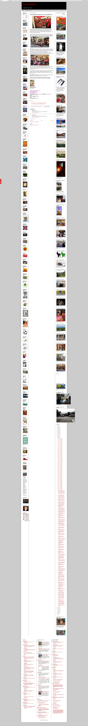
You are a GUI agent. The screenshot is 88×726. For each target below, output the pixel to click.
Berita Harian (54, 693)
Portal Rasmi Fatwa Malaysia (42, 717)
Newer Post (31, 120)
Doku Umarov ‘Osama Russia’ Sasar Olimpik (61, 592)
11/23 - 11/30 (59, 443)
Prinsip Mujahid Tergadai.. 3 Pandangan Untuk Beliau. (61, 510)
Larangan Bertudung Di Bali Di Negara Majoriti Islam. (61, 562)
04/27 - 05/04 (59, 472)
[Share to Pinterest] (48, 106)
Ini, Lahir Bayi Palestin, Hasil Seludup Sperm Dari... (61, 513)
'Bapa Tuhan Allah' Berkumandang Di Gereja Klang (61, 589)
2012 (58, 608)
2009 (58, 611)
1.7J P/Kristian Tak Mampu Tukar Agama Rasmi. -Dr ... (61, 508)
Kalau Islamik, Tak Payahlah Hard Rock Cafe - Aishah (61, 538)
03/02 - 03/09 (59, 481)
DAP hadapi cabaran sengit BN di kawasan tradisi (29, 678)
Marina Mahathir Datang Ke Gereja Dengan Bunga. (61, 601)
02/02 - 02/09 (59, 485)
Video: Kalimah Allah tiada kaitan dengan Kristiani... (61, 491)
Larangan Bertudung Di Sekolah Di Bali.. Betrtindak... (61, 543)
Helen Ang (25, 680)
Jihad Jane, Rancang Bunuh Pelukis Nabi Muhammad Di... (61, 560)
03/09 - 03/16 (59, 480)
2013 (58, 607)
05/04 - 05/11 (59, 471)
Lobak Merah (25, 648)
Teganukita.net (40, 690)
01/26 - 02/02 (59, 486)
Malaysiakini (54, 703)
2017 (58, 434)
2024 (58, 426)
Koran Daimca (55, 676)
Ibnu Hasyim (29, 4)
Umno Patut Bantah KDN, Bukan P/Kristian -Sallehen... (61, 586)
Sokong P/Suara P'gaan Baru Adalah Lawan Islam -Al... (61, 520)
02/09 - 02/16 (59, 484)
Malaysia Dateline (55, 707)
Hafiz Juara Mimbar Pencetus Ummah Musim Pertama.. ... (61, 493)
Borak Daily (25, 674)
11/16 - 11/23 (59, 444)
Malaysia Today (26, 686)
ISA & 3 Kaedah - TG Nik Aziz (61, 498)
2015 (58, 436)
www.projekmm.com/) (56, 708)
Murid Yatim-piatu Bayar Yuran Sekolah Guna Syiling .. (61, 545)
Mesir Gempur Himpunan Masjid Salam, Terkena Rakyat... (61, 532)
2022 (58, 428)
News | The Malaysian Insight (56, 700)
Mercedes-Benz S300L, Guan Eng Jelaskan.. (61, 600)
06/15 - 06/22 (59, 465)
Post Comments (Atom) (36, 121)
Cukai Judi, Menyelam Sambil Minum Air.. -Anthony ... (60, 567)
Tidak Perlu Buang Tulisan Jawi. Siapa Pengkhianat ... (61, 525)
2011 (58, 609)
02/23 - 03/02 (59, 482)
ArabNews (54, 651)
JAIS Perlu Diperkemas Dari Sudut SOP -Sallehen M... (61, 569)
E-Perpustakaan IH (28, 10)
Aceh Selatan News (55, 657)
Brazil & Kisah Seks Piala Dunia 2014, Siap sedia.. (61, 594)
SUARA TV (25, 677)
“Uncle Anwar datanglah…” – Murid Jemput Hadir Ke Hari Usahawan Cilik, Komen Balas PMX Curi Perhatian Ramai (29, 650)
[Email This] (45, 106)
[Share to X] (47, 106)
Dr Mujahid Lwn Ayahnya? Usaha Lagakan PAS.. (61, 596)
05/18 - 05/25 (59, 469)
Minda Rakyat (25, 699)
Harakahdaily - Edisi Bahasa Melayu (57, 679)
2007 (58, 613)
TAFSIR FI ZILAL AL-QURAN (42, 712)
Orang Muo (39, 653)
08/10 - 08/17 (59, 456)
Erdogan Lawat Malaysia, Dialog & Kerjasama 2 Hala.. (61, 528)
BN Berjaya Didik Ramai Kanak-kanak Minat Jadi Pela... (61, 547)
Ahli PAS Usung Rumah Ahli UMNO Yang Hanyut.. (61, 575)
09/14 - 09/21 (59, 451)
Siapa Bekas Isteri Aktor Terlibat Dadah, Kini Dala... (61, 529)
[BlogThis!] (46, 106)
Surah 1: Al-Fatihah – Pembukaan (42, 703)
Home (23, 10)
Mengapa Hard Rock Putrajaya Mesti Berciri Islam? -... (61, 552)
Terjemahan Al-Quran (41, 702)
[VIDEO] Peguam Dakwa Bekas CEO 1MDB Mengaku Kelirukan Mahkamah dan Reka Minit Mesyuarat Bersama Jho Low (29, 668)
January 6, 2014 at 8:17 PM (35, 112)
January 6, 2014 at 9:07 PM (35, 117)
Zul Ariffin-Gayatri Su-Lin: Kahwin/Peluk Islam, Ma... (61, 523)
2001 (58, 614)
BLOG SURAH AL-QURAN (41, 707)
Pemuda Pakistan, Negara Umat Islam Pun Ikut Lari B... (61, 534)
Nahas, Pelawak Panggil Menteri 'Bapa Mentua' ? (61, 579)
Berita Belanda (55, 664)
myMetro (54, 699)
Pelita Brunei (54, 690)
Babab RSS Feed (40, 665)
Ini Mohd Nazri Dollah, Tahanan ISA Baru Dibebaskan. (60, 573)
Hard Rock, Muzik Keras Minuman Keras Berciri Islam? (61, 558)
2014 (58, 437)
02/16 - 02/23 (59, 483)
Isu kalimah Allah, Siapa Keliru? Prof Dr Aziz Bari (61, 495)
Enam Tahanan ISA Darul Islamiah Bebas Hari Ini (61, 603)
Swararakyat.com (55, 644)
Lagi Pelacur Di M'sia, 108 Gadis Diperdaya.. (61, 584)
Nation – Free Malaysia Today (28, 652)
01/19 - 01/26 (59, 487)
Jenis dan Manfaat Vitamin (56, 655)
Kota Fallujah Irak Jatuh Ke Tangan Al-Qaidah (61, 590)
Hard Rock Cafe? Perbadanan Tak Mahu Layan (61, 565)
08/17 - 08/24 (59, 455)
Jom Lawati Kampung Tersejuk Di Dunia (60, 540)
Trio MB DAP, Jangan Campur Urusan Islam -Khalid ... (61, 537)
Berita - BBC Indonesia (56, 704)
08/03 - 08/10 (59, 457)
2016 (58, 435)
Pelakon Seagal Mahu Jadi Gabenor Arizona (61, 582)
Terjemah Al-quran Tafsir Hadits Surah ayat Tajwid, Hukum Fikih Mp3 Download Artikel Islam (43, 709)
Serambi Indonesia (55, 641)
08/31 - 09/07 (59, 453)
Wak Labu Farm (40, 660)
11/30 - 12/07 (59, 442)
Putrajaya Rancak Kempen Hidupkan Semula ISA (61, 504)
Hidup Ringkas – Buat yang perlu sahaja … (58, 694)
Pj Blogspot (25, 693)
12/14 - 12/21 (59, 440)
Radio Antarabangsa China (56, 683)
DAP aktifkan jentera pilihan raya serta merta (29, 703)
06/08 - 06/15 (59, 466)
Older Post (52, 120)
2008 (58, 612)
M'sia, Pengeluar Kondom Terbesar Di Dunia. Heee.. (61, 554)
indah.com (39, 685)
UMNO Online (25, 663)
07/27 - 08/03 (59, 458)
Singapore (54, 669)
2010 (58, 610)
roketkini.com (25, 702)
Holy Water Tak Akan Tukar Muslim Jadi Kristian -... (61, 497)
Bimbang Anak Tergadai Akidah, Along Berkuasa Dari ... (61, 500)
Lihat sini (41, 111)
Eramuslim (54, 660)
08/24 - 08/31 (59, 454)
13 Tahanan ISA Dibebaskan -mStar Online (61, 570)
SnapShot (25, 705)
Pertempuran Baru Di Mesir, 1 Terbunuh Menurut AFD (61, 502)
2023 (58, 427)
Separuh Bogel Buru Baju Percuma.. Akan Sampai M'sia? (61, 577)
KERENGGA (25, 641)
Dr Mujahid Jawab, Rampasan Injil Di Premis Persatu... (61, 515)
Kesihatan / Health (55, 654)
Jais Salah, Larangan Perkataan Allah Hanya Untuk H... (61, 550)
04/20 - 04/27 (59, 473)
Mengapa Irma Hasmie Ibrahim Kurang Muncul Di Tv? (61, 518)
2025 (58, 425)
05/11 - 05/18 (59, 470)
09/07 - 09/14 (59, 452)
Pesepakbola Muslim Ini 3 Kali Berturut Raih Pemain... (61, 506)
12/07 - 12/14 (59, 441)
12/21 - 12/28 (59, 439)
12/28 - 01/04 (59, 438)
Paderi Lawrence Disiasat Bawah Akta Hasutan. (61, 556)
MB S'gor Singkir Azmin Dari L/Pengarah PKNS (61, 511)
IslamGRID (39, 714)
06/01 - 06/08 (59, 467)
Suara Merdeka (26, 644)
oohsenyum (39, 641)
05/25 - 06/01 (59, 468)
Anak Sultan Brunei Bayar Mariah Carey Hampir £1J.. (61, 598)
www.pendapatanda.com (56, 682)
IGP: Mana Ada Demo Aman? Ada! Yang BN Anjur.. (61, 521)
